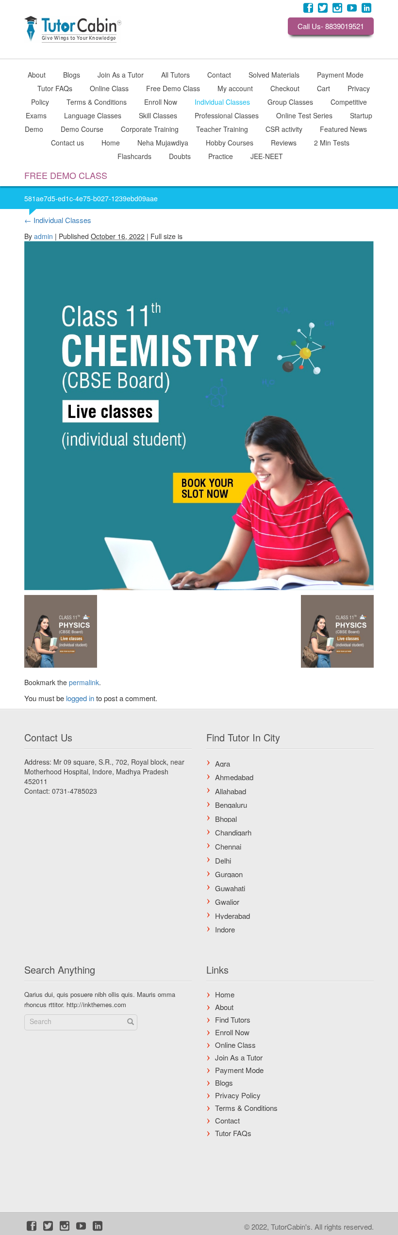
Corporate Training (150, 128)
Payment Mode (340, 74)
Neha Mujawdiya (162, 142)
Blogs (71, 74)
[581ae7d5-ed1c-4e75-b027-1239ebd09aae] (199, 414)
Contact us (67, 142)
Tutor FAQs (54, 88)
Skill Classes (158, 115)
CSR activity (283, 128)
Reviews (284, 142)
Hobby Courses (229, 142)
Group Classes (290, 101)
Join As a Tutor (121, 74)
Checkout (284, 88)
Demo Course (82, 128)
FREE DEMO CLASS (65, 175)
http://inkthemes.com (96, 1004)
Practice (220, 155)
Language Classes (92, 115)
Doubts (180, 155)
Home (110, 142)
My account (235, 88)
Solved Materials (274, 74)
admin (43, 236)
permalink (84, 682)
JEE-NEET (266, 155)
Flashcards (134, 155)
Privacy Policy (238, 1095)
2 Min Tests (331, 142)
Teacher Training (222, 128)
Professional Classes (227, 115)
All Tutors (175, 74)
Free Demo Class (173, 88)
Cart (323, 88)
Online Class (109, 88)
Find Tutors (232, 1019)
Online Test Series (304, 115)
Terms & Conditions (96, 101)
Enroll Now (160, 101)
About (37, 74)
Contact (219, 74)
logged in (80, 698)
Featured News (343, 128)
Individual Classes (222, 101)
